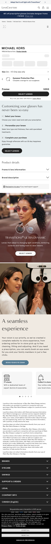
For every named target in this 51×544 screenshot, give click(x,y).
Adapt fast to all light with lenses (26, 3)
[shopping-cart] (43, 8)
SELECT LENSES (25, 94)
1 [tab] (19, 396)
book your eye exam (15, 362)
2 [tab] (22, 396)
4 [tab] (28, 396)
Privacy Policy (7, 526)
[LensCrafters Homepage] (9, 7)
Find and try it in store (13, 187)
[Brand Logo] (13, 48)
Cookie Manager (21, 524)
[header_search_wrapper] (39, 8)
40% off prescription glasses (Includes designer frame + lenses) (25, 15)
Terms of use (20, 526)
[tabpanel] (17, 386)
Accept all (25, 530)
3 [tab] (25, 396)
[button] (2, 79)
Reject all (25, 535)
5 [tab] (31, 396)
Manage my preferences (25, 540)
